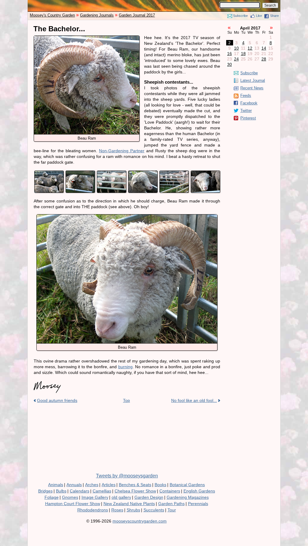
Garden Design (148, 497)
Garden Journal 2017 (137, 15)
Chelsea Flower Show (135, 491)
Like (259, 15)
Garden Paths (171, 503)
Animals (55, 484)
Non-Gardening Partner (121, 150)
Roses (117, 509)
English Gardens (199, 491)
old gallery (121, 497)
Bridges (45, 491)
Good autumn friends (57, 400)
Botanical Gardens (187, 484)
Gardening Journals (97, 15)
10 (236, 48)
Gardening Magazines (188, 497)
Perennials (198, 503)
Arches (91, 484)
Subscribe (240, 15)
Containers (169, 491)
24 (236, 59)
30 (229, 64)
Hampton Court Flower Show (72, 503)
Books (160, 484)
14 (263, 48)
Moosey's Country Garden (52, 15)
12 (250, 48)
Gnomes (70, 497)
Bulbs (61, 491)
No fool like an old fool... (194, 400)
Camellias (102, 491)
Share (274, 15)
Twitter (246, 110)
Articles (109, 484)
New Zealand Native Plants (129, 503)
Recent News (251, 88)
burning (125, 366)
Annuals (74, 484)
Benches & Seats (135, 484)
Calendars (79, 491)
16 (229, 53)
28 (263, 59)
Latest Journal (252, 80)
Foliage (52, 497)
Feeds (245, 95)
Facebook (248, 103)
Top (126, 400)
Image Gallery (95, 497)
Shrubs (133, 509)
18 (243, 53)
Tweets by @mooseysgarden (127, 475)
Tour (172, 509)
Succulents (153, 509)
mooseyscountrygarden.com (139, 521)
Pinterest (248, 118)
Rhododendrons (92, 509)
